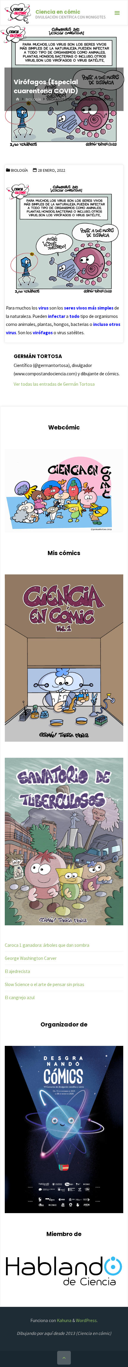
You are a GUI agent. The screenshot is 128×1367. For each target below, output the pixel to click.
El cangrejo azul (20, 997)
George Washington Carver (31, 958)
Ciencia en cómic (57, 11)
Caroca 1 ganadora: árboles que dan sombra (47, 945)
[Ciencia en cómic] (18, 13)
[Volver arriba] (64, 1358)
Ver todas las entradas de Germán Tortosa (54, 384)
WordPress (86, 1320)
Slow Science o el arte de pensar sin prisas (44, 984)
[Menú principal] (117, 13)
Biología (33, 99)
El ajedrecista (17, 971)
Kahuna (63, 1320)
